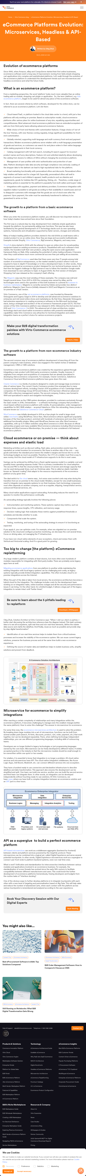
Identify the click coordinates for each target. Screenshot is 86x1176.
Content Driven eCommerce (68, 1057)
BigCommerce (23, 259)
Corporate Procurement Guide (69, 1082)
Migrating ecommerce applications (18, 568)
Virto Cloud (6, 1052)
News (32, 1117)
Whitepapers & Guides (38, 1130)
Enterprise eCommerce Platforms (70, 1078)
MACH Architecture (37, 1061)
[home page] (8, 7)
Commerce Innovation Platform (13, 1048)
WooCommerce (10, 414)
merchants (13, 417)
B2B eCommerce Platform (11, 1078)
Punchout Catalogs (37, 1082)
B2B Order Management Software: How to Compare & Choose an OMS (63, 966)
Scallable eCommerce (38, 1052)
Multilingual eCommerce (67, 1073)
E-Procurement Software (67, 1065)
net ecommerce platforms (38, 294)
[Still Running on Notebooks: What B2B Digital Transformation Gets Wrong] (22, 988)
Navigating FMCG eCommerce (13, 1141)
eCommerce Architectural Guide (41, 1048)
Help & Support (8, 1028)
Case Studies (35, 1121)
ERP (7, 781)
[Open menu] (81, 8)
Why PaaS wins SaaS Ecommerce (41, 1057)
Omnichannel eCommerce (67, 1086)
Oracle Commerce (11, 384)
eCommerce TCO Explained (68, 1069)
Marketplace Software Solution (13, 1061)
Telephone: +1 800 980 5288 (42, 1028)
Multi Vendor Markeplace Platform (14, 1086)
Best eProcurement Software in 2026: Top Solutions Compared (21, 963)
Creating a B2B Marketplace (12, 1117)
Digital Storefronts (37, 1065)
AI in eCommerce (36, 1086)
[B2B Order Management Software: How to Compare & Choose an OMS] (64, 941)
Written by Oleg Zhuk (45, 49)
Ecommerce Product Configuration (42, 1090)
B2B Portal (6, 1073)
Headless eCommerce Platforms (41, 1069)
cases (10, 779)
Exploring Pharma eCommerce (13, 1130)
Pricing (33, 1145)
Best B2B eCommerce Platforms (69, 1048)
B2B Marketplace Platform (11, 1094)
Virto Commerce (33, 240)
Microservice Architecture (39, 1073)
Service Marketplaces (10, 1145)
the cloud (23, 478)
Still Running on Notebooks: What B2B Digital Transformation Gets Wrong (19, 1009)
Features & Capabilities (10, 1090)
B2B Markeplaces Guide (10, 1109)
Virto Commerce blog (22, 17)
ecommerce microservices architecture (40, 730)
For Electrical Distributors (11, 1121)
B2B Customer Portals (66, 1052)
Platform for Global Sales (11, 1069)
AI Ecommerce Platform (10, 1099)
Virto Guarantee (36, 1113)
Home (10, 17)
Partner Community (37, 1134)
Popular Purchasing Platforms (68, 1061)
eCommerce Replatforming (40, 1078)
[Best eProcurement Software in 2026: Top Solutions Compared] (22, 941)
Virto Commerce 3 (19, 308)
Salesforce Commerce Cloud (31, 409)
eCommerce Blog (36, 1126)
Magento (11, 278)
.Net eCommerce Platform (11, 1082)
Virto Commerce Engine (10, 1057)
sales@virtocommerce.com (23, 1028)
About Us (34, 1109)
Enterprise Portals (8, 1065)
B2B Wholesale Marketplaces (12, 1113)
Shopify (7, 245)
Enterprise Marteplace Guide (12, 1126)
